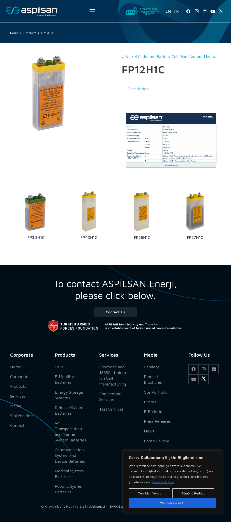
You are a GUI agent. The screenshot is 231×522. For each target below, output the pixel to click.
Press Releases (157, 421)
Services (17, 396)
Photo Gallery (156, 441)
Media (15, 406)
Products (18, 386)
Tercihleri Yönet (149, 493)
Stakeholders (22, 415)
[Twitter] (221, 11)
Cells (59, 367)
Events (150, 402)
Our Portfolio (156, 392)
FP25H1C (142, 237)
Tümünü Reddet (193, 493)
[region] (172, 481)
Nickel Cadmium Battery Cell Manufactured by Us (170, 56)
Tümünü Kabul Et (172, 503)
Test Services (111, 409)
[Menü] (92, 11)
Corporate (19, 376)
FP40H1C (89, 237)
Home (15, 367)
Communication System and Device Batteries (70, 455)
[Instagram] (196, 11)
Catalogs (151, 367)
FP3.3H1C (36, 237)
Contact (17, 425)
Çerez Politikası (163, 482)
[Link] (32, 11)
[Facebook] (188, 11)
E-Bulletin (153, 411)
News (149, 431)
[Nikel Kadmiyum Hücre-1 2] (50, 93)
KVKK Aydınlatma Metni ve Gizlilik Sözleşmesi (73, 506)
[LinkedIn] (205, 11)
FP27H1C (195, 237)
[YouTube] (213, 11)
